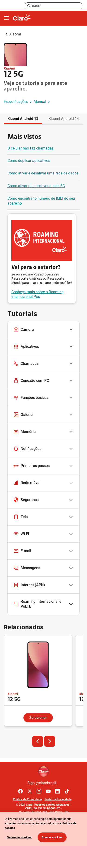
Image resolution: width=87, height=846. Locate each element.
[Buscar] (29, 6)
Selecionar (38, 717)
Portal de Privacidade (58, 799)
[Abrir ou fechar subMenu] (6, 18)
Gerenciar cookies (19, 837)
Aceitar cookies (52, 837)
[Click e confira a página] (22, 18)
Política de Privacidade (27, 799)
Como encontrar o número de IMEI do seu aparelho (41, 200)
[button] (43, 329)
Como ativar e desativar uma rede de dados (42, 173)
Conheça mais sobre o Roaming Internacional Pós (37, 294)
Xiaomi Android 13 (22, 118)
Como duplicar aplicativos (28, 160)
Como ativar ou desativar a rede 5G (36, 186)
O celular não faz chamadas (30, 148)
